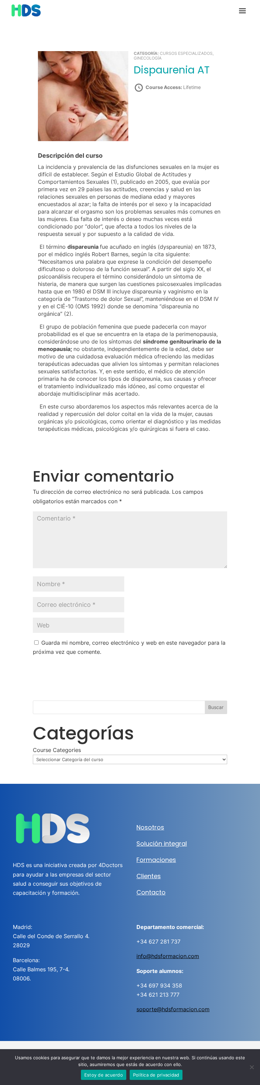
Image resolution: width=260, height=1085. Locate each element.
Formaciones (156, 860)
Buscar (215, 707)
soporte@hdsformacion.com (173, 1009)
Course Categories (57, 750)
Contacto (151, 892)
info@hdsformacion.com (167, 956)
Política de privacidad (156, 1075)
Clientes (148, 876)
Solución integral (161, 843)
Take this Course (170, 111)
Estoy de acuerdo (103, 1075)
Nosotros (150, 827)
